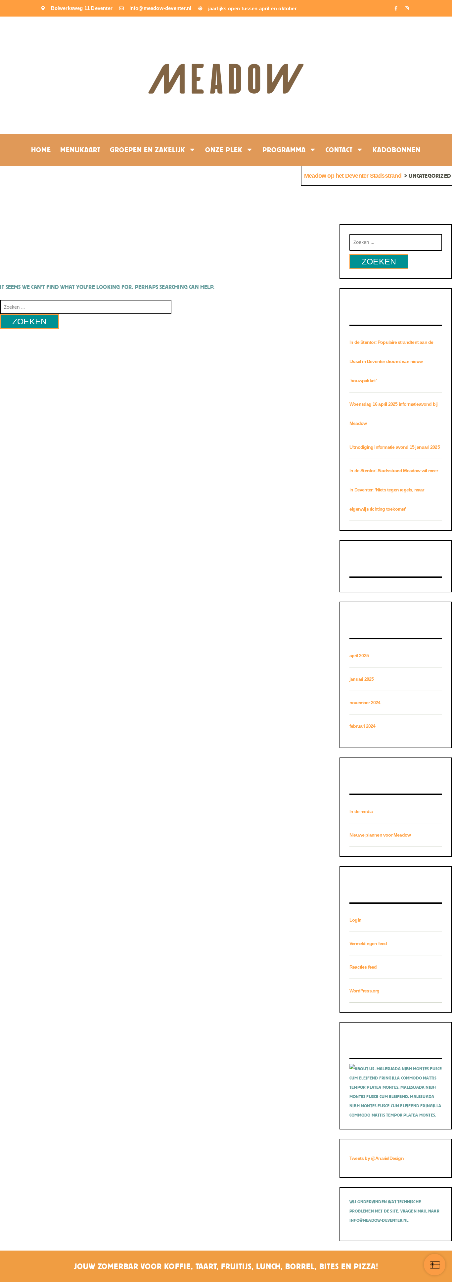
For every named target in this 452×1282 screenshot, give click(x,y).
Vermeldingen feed (368, 943)
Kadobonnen (397, 150)
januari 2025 (361, 679)
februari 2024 (362, 726)
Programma (284, 150)
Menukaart (80, 150)
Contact (339, 150)
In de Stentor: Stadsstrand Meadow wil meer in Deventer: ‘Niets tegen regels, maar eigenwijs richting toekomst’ (393, 490)
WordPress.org (364, 990)
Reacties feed (363, 967)
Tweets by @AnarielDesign (376, 1158)
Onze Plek (224, 150)
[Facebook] (395, 8)
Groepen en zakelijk (147, 150)
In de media (361, 811)
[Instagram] (406, 8)
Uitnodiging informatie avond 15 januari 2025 (394, 447)
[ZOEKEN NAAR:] (85, 306)
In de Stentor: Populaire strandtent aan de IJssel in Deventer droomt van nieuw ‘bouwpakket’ (391, 361)
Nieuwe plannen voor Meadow (380, 835)
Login (355, 920)
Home (41, 150)
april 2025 (359, 655)
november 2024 (365, 702)
